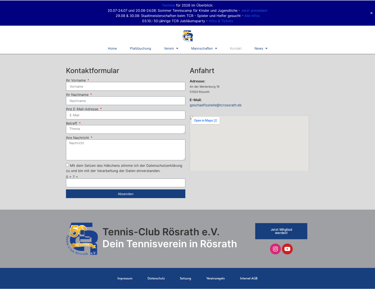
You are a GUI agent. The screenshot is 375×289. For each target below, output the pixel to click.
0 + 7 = (72, 177)
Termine (168, 5)
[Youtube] (287, 249)
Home (112, 48)
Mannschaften (202, 48)
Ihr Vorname (76, 80)
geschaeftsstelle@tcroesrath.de (216, 105)
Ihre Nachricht (78, 137)
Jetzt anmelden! (254, 10)
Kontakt (236, 48)
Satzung (185, 278)
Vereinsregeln (215, 278)
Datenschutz (156, 278)
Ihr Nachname (78, 94)
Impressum (124, 278)
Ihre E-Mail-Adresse (82, 109)
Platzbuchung (140, 48)
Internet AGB (249, 278)
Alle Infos (252, 15)
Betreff (72, 123)
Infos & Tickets (221, 21)
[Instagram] (275, 249)
